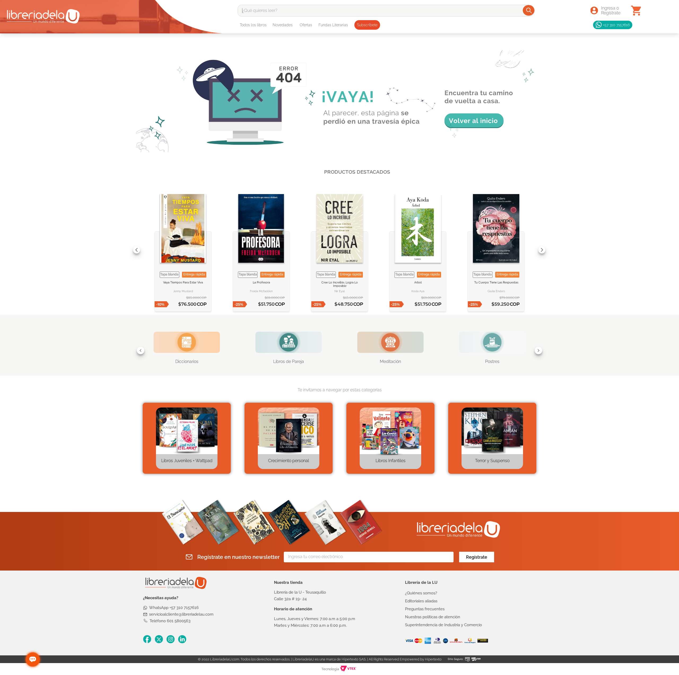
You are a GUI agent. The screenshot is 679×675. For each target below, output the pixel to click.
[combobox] (386, 10)
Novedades (283, 25)
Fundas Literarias (333, 25)
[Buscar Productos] (529, 10)
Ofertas (306, 25)
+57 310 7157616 (616, 25)
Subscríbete (367, 25)
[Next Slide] (541, 250)
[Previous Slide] (136, 250)
